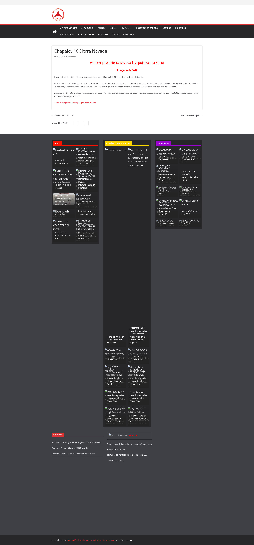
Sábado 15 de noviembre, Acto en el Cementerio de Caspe (63, 183)
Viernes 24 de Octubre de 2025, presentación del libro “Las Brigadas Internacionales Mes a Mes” (138, 376)
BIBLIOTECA (128, 34)
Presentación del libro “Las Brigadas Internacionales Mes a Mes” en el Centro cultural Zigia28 (138, 335)
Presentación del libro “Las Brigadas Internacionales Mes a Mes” (115, 396)
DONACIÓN (103, 34)
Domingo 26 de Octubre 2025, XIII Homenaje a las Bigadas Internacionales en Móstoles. (86, 180)
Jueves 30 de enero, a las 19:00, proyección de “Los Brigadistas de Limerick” (167, 208)
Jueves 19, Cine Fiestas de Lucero (166, 221)
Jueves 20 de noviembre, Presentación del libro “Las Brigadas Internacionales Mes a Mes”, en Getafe (115, 375)
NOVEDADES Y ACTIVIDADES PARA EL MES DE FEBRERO (115, 355)
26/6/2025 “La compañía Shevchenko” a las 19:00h (190, 176)
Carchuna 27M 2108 (65, 115)
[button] (116, 28)
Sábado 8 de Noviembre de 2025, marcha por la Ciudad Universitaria (63, 198)
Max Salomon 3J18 (190, 115)
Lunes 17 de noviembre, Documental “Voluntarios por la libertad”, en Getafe (166, 173)
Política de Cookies (115, 460)
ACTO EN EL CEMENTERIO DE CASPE (62, 235)
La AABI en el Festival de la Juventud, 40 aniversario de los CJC (86, 198)
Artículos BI (87, 28)
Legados (167, 28)
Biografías (180, 28)
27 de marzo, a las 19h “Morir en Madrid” (166, 190)
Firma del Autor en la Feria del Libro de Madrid (115, 339)
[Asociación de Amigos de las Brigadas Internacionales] (55, 31)
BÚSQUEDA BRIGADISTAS (147, 28)
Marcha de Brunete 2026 (61, 162)
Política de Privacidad (116, 449)
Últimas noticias (68, 28)
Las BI (112, 28)
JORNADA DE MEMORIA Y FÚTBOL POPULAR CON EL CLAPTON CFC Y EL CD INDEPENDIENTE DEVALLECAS (86, 229)
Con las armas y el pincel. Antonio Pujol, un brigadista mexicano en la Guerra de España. (115, 414)
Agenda (101, 28)
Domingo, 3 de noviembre (62, 212)
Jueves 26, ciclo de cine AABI (190, 221)
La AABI (125, 28)
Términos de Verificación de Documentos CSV (127, 455)
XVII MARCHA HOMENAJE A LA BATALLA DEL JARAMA (189, 189)
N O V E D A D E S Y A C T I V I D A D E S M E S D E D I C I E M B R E (138, 355)
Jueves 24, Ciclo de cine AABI (190, 212)
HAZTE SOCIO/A (67, 34)
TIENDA (115, 34)
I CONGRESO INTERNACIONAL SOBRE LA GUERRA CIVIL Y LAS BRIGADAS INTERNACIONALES (138, 412)
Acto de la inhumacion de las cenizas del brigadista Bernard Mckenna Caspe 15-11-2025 (86, 156)
